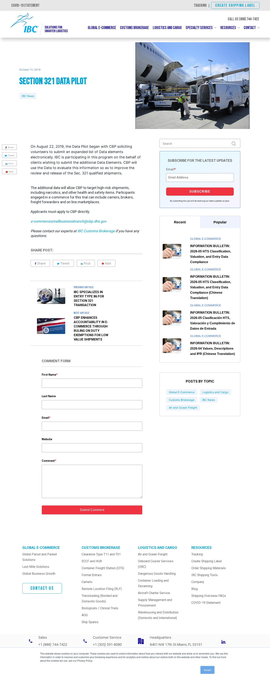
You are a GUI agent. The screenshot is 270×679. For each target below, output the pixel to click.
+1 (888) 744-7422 (52, 644)
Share (41, 263)
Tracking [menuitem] (197, 554)
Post (87, 263)
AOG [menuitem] (85, 615)
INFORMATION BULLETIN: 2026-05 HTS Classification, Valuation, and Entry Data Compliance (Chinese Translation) (210, 287)
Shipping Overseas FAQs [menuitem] (208, 596)
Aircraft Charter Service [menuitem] (154, 593)
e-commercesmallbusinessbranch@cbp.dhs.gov (68, 221)
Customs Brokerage (134, 27)
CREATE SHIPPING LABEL (235, 5)
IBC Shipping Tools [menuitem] (204, 575)
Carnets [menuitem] (87, 582)
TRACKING (200, 5)
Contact (250, 27)
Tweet (65, 263)
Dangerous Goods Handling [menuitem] (157, 574)
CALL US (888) (243, 19)
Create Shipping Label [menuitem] (206, 561)
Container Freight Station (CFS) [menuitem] (103, 568)
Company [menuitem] (197, 582)
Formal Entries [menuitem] (92, 575)
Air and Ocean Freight (183, 407)
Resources (228, 27)
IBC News (28, 96)
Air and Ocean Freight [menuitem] (152, 554)
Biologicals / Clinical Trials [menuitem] (100, 608)
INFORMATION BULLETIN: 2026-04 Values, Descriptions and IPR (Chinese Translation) (212, 348)
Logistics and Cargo (167, 27)
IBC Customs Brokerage (96, 231)
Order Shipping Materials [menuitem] (208, 568)
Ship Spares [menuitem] (90, 622)
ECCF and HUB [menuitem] (92, 561)
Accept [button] (207, 669)
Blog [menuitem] (194, 589)
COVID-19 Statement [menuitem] (205, 603)
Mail (108, 263)
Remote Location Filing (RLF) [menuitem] (102, 589)
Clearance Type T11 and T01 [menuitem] (101, 554)
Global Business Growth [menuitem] (38, 574)
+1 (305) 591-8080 (107, 644)
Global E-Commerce (102, 27)
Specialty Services (199, 27)
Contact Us (42, 588)
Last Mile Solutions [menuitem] (35, 567)
